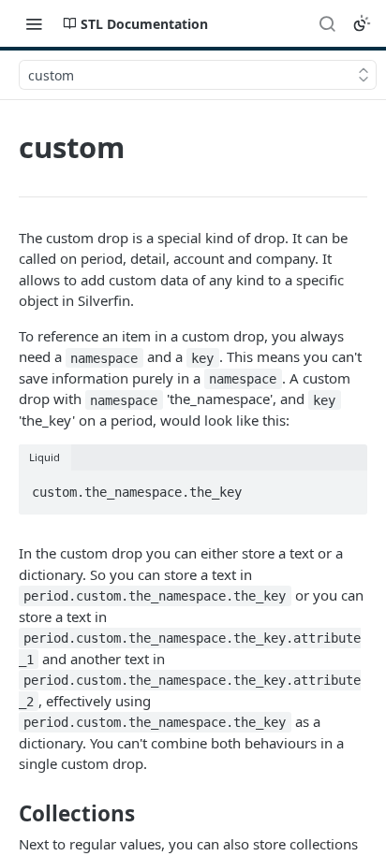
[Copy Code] (345, 486)
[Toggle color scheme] (362, 23)
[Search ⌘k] (327, 23)
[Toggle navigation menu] (34, 23)
